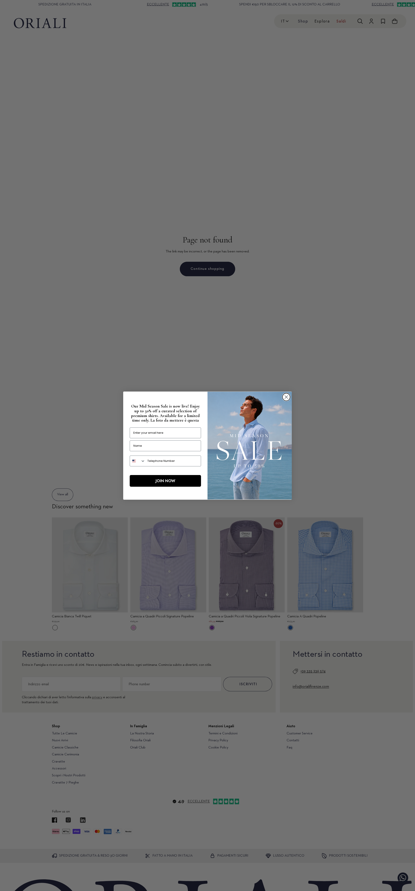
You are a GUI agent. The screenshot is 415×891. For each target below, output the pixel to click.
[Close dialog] (286, 397)
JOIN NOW (165, 481)
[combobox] (137, 461)
